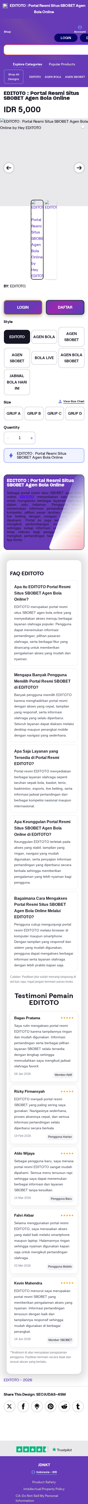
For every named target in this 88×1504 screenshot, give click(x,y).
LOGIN (66, 38)
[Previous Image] (9, 168)
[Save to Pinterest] (50, 1406)
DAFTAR (65, 307)
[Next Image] (79, 168)
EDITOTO (27, 497)
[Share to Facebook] (23, 1406)
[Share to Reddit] (64, 1406)
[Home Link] (33, 33)
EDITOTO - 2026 (18, 1380)
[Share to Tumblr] (78, 1406)
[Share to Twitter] (9, 1406)
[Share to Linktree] (37, 1406)
